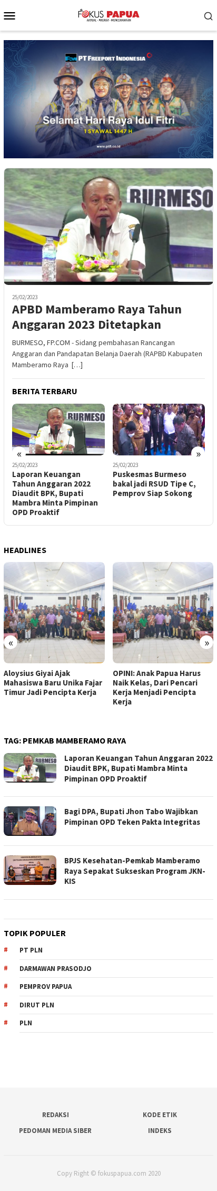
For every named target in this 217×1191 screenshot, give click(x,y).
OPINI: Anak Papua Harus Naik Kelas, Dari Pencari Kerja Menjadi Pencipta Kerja (157, 688)
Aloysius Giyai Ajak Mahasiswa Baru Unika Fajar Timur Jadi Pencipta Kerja (53, 683)
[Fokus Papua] (108, 14)
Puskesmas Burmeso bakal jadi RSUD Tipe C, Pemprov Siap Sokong (154, 484)
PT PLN (31, 950)
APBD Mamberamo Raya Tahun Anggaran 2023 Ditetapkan (97, 317)
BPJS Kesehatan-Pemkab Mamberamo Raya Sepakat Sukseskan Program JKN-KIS (134, 870)
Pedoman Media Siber (55, 1130)
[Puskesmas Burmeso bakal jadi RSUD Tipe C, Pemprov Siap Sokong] (159, 429)
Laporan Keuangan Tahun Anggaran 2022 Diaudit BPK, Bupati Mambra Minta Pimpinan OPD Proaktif (55, 493)
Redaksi (55, 1114)
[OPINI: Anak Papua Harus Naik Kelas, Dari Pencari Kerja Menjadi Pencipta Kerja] (163, 612)
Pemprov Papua (45, 986)
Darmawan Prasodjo (55, 968)
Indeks (160, 1130)
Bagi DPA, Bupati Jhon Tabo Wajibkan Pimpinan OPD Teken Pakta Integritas (132, 816)
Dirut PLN (36, 1005)
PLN (25, 1022)
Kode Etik (160, 1114)
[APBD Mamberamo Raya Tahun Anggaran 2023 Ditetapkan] (108, 226)
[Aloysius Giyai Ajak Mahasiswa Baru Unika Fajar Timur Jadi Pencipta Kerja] (54, 612)
